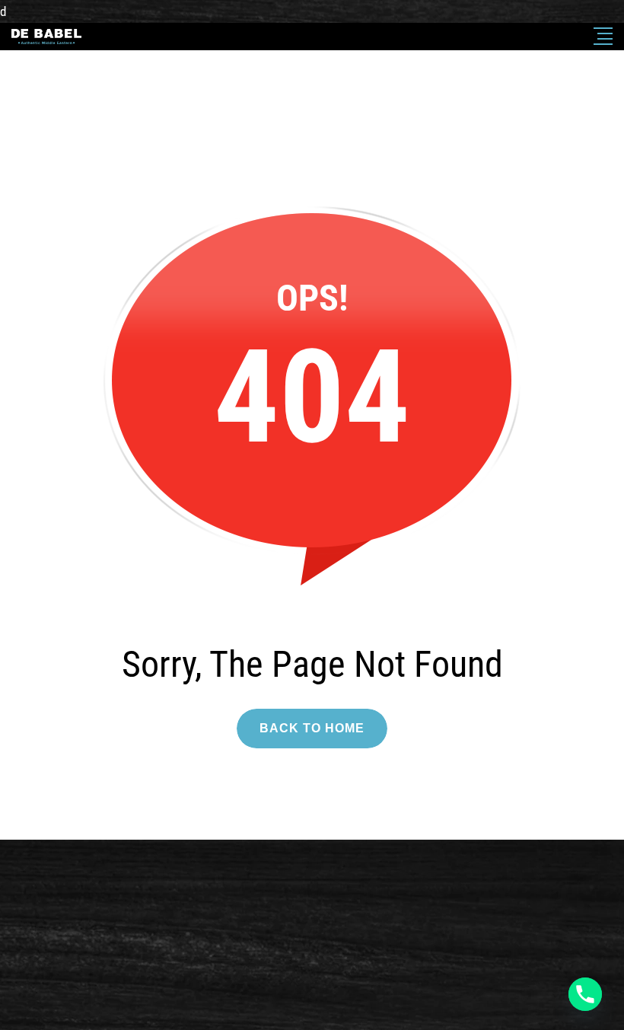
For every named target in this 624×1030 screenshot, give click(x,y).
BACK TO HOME (312, 728)
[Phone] (585, 994)
